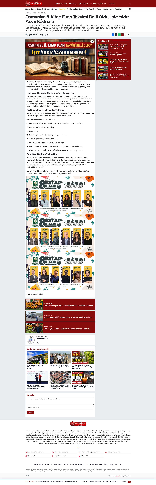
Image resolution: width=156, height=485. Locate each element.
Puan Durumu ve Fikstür (114, 452)
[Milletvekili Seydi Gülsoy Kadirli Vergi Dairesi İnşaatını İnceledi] (60, 358)
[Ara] (130, 4)
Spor (86, 9)
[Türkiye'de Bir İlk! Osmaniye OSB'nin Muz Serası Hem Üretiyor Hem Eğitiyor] (83, 358)
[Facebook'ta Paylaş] (113, 34)
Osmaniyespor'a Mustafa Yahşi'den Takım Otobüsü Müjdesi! (35, 366)
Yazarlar (84, 4)
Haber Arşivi (84, 456)
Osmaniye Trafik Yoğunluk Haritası (90, 452)
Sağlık (75, 9)
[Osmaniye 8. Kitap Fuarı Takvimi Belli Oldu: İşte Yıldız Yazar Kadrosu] (60, 59)
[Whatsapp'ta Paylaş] (119, 34)
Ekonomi (40, 9)
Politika (69, 9)
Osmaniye (62, 9)
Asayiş (27, 9)
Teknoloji (92, 9)
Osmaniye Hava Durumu (61, 452)
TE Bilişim (118, 476)
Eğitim (81, 9)
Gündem (47, 9)
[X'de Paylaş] (116, 34)
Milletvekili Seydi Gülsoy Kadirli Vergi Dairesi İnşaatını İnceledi (60, 366)
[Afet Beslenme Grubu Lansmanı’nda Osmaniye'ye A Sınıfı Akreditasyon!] (37, 377)
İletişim (111, 4)
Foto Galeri (62, 4)
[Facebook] (78, 447)
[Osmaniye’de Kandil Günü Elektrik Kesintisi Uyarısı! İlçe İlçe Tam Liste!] (83, 377)
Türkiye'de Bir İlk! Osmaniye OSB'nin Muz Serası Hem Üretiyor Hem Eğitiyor (82, 366)
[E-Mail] (37, 342)
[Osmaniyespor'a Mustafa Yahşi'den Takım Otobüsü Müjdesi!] (37, 358)
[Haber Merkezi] (31, 340)
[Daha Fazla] (122, 34)
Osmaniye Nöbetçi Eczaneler (35, 452)
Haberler (28, 13)
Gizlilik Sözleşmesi (98, 4)
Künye (111, 9)
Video (74, 4)
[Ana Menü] (130, 9)
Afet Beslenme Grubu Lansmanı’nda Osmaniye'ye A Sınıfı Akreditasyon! (36, 386)
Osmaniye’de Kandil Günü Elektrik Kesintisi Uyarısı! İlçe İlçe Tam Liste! (82, 386)
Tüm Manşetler (31, 456)
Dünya (33, 9)
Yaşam (99, 9)
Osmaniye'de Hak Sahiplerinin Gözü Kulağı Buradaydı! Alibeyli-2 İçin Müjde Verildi (60, 386)
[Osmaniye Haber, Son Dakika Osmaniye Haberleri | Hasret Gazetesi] (33, 4)
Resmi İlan (118, 9)
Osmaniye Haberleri (39, 13)
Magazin (54, 9)
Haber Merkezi (42, 339)
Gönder (30, 412)
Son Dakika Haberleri (60, 456)
